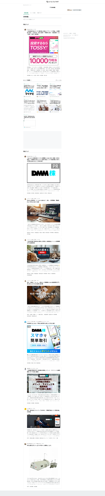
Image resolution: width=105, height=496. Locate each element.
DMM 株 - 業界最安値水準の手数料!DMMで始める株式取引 (29, 117)
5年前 (34, 408)
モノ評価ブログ (29, 408)
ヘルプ (73, 35)
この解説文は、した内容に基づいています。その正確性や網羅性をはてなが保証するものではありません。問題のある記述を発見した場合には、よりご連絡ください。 (29, 19)
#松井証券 (47, 232)
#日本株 (32, 193)
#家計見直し (41, 314)
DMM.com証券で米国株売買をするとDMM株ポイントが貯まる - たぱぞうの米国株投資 (55, 87)
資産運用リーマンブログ (31, 368)
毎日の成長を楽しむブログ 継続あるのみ (34, 443)
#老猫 (31, 314)
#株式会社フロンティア (44, 438)
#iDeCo (32, 232)
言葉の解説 (26, 12)
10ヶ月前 (34, 156)
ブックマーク (26, 84)
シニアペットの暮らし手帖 (31, 198)
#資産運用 (46, 314)
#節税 (43, 232)
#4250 (50, 438)
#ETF (28, 486)
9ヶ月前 (34, 29)
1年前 (38, 280)
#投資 (40, 232)
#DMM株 (29, 75)
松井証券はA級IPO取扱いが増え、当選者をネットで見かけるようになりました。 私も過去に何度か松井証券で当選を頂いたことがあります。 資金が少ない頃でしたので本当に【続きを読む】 (29, 108)
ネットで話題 (32, 12)
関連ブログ (39, 12)
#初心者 (45, 75)
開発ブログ (76, 35)
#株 (35, 362)
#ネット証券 (33, 75)
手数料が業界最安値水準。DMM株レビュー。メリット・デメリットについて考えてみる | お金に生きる (42, 102)
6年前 (43, 443)
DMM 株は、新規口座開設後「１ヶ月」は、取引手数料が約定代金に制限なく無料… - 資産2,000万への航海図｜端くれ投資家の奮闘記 (42, 87)
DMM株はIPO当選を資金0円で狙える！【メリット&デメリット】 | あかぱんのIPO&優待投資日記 (29, 102)
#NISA (38, 75)
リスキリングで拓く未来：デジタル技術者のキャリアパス (36, 321)
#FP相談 (28, 234)
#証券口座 (42, 193)
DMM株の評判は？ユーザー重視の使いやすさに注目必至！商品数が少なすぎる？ (29, 86)
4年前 (37, 368)
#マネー (54, 438)
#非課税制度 (29, 275)
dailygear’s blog (29, 29)
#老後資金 (37, 232)
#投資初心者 (34, 316)
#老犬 (28, 314)
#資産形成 (53, 273)
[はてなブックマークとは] (30, 80)
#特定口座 (50, 193)
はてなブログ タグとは (67, 35)
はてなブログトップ (66, 36)
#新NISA (28, 232)
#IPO (28, 438)
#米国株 (41, 75)
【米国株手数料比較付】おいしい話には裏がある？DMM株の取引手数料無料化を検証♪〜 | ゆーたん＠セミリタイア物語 (55, 102)
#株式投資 (37, 193)
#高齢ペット (35, 314)
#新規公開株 (32, 438)
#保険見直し (56, 232)
